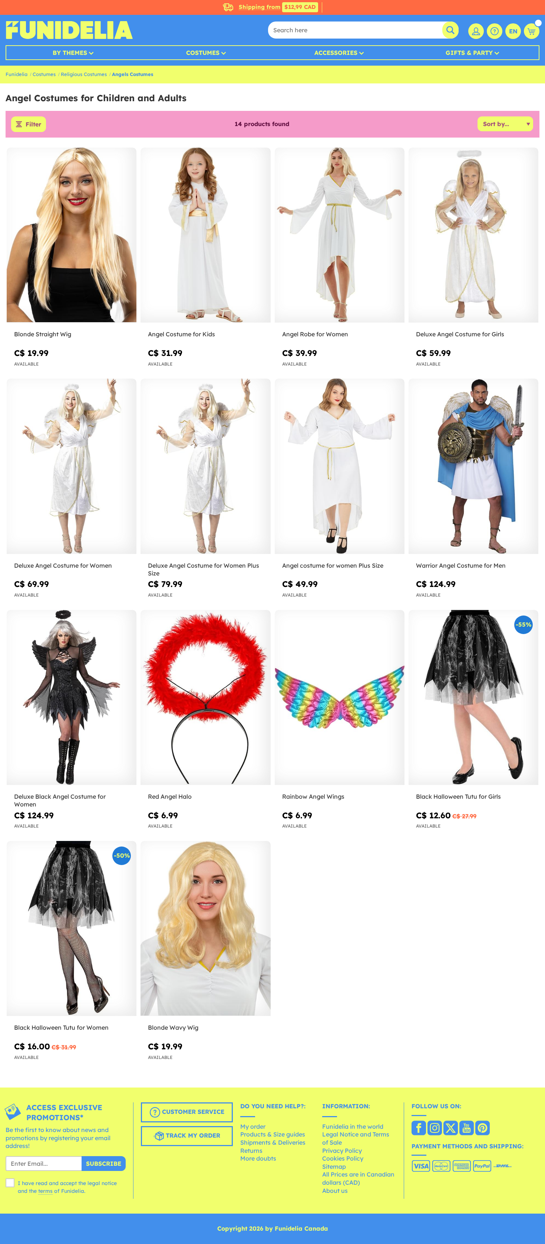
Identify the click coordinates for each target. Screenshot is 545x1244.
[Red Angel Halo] (205, 698)
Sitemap (334, 1166)
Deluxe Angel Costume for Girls (460, 334)
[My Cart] (531, 31)
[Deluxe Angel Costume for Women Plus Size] (205, 466)
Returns (251, 1150)
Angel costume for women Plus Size (332, 565)
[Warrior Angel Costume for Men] (473, 466)
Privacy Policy (342, 1150)
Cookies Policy (342, 1158)
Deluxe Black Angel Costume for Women (60, 800)
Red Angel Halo (170, 796)
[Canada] (419, 1129)
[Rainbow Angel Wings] (339, 698)
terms (45, 1191)
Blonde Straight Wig (42, 334)
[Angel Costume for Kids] (205, 235)
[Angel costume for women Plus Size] (339, 466)
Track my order (192, 1135)
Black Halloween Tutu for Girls (458, 796)
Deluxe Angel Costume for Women (63, 565)
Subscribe (103, 1163)
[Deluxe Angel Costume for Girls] (473, 235)
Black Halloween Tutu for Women (61, 1027)
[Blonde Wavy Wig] (205, 929)
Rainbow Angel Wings (313, 796)
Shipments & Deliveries (272, 1142)
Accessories (335, 53)
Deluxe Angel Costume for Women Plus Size (203, 569)
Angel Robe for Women (315, 334)
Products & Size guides (272, 1134)
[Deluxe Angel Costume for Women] (71, 466)
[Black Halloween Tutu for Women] (71, 929)
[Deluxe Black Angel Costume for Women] (71, 698)
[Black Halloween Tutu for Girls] (473, 698)
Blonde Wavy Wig (173, 1027)
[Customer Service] (494, 31)
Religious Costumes (84, 74)
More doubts (258, 1158)
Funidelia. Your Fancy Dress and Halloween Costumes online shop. (69, 30)
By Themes (70, 53)
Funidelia (16, 74)
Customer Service (192, 1112)
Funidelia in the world (352, 1126)
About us (335, 1190)
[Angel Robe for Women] (339, 235)
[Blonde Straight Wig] (71, 235)
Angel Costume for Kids (181, 334)
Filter (33, 124)
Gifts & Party (469, 53)
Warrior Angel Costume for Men (461, 565)
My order (252, 1126)
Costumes (202, 53)
